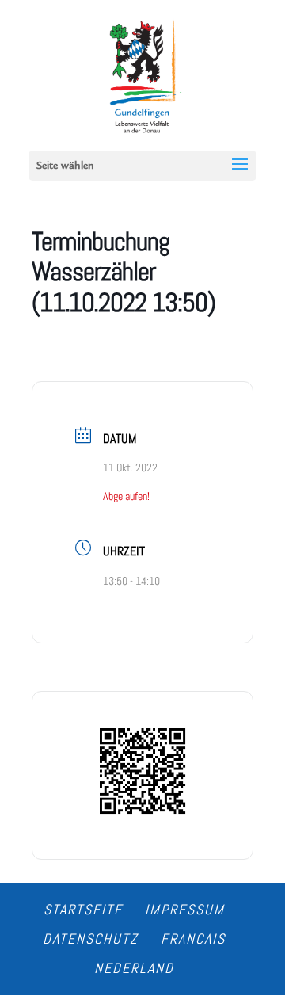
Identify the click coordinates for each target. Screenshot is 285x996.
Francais (193, 938)
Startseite (83, 909)
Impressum (185, 909)
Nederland (134, 968)
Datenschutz (91, 938)
